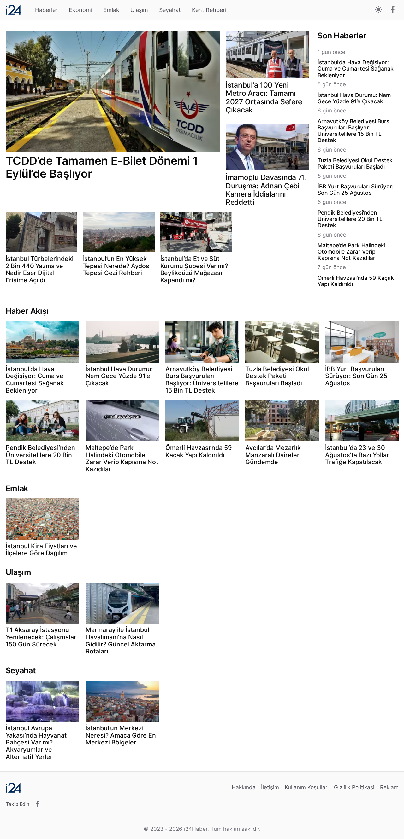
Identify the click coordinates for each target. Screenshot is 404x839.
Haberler (46, 10)
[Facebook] (393, 10)
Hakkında (244, 787)
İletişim (270, 787)
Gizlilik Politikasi (354, 787)
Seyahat (170, 10)
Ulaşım (139, 10)
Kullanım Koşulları (307, 787)
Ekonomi (80, 10)
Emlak (111, 10)
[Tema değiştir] (378, 10)
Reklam (389, 787)
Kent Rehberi (209, 10)
